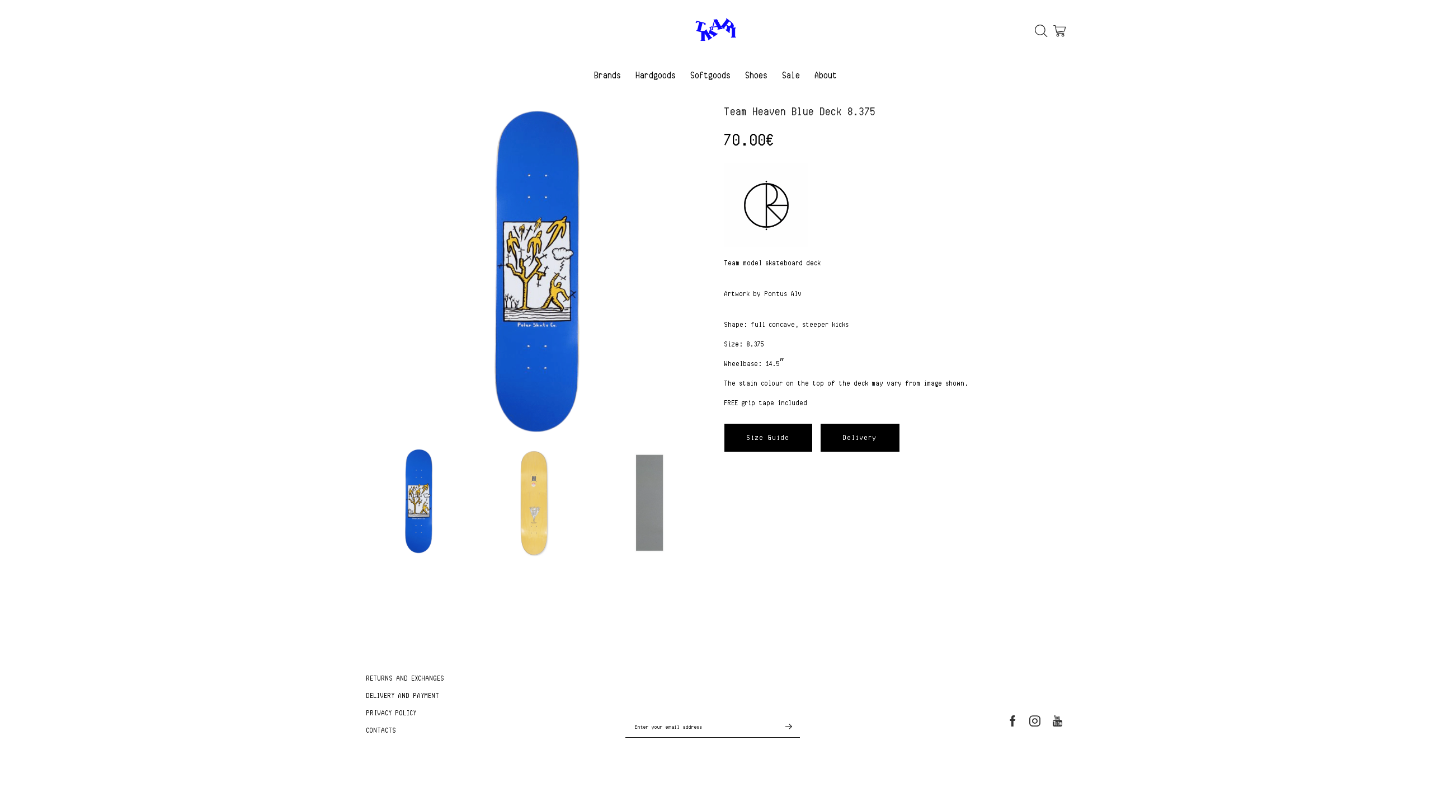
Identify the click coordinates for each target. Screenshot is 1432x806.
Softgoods (711, 75)
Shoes (757, 75)
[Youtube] (1057, 721)
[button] (768, 438)
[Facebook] (1012, 721)
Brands (608, 75)
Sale (791, 75)
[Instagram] (1034, 721)
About (826, 75)
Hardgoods (656, 75)
